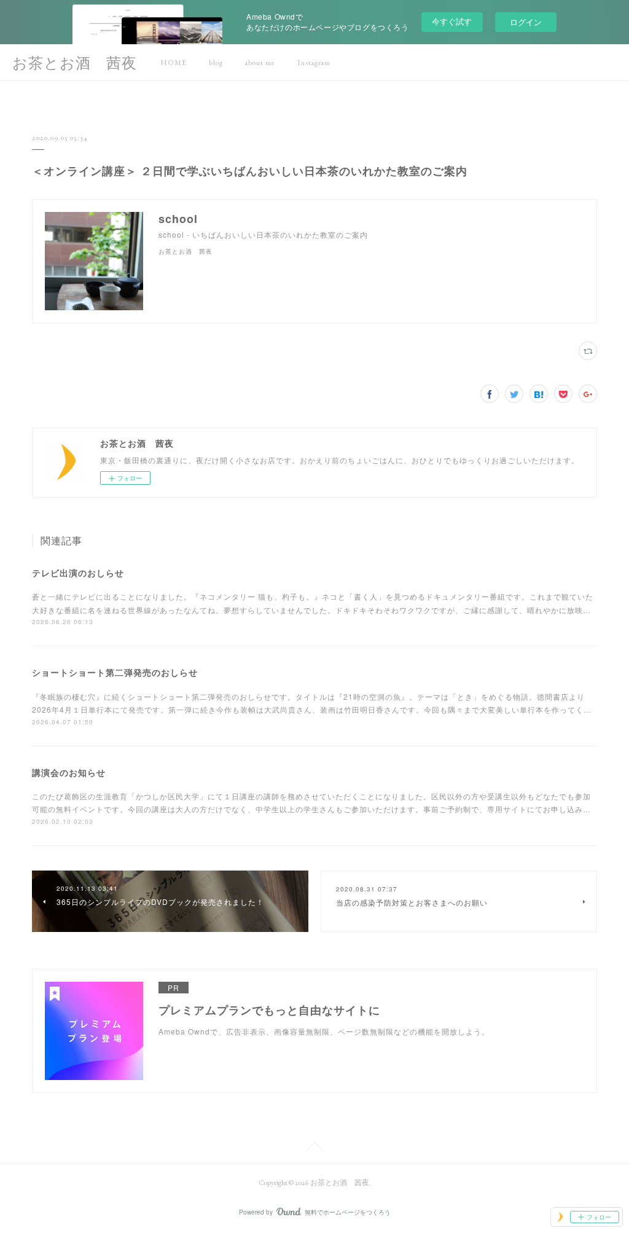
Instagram (313, 63)
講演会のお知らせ (69, 772)
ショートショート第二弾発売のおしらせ (115, 672)
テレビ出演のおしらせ (78, 572)
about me (260, 63)
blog (216, 63)
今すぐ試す (452, 21)
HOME (173, 63)
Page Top (314, 1149)
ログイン (526, 22)
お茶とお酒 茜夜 (74, 62)
